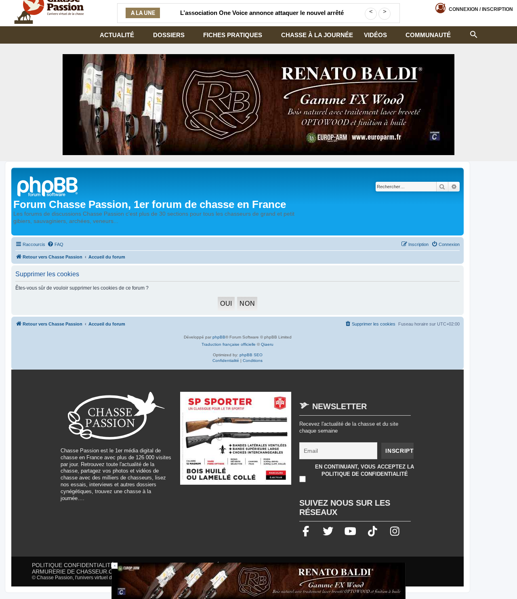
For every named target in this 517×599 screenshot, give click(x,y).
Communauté (428, 35)
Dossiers (169, 35)
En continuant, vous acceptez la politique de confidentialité (364, 470)
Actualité (117, 35)
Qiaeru (267, 344)
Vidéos (375, 35)
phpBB (218, 337)
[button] (473, 33)
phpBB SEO (251, 355)
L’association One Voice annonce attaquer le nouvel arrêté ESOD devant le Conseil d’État (262, 17)
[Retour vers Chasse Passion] (48, 185)
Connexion (481, 9)
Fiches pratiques (232, 35)
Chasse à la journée (317, 35)
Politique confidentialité (73, 565)
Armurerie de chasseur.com (77, 571)
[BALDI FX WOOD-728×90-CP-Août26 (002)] (258, 581)
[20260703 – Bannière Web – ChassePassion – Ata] (236, 442)
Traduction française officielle (229, 344)
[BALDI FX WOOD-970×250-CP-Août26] (258, 104)
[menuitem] (55, 244)
